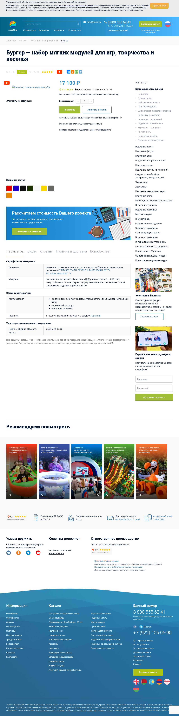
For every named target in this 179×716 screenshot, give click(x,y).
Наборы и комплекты (149, 102)
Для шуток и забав (147, 136)
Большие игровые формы (151, 140)
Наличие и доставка (71, 251)
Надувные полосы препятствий (151, 169)
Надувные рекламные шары (150, 191)
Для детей (143, 94)
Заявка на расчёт (150, 23)
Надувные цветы (144, 195)
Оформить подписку (154, 397)
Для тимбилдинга (147, 106)
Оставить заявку (148, 672)
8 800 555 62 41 (119, 22)
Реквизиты (138, 660)
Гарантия (96, 315)
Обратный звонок (145, 640)
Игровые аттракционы (149, 127)
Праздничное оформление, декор (64, 613)
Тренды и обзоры (14, 639)
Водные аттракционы (146, 237)
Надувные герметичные (150, 123)
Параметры (15, 251)
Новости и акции (14, 635)
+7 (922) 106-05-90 (152, 632)
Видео (32, 251)
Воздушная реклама (146, 205)
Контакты (73, 30)
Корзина (137, 664)
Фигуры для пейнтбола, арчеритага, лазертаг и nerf (149, 176)
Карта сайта (11, 657)
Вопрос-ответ (100, 251)
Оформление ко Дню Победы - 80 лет (66, 622)
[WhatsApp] (76, 72)
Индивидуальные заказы (60, 652)
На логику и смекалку (149, 115)
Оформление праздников (148, 223)
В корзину (69, 109)
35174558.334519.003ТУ (71, 270)
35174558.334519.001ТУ (58, 273)
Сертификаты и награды (106, 560)
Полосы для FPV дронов (148, 251)
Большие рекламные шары (61, 657)
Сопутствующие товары (147, 232)
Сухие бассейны (98, 626)
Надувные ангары (57, 635)
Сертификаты (12, 617)
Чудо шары (54, 648)
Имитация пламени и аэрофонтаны (154, 200)
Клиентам (28, 30)
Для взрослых (145, 98)
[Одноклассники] (72, 72)
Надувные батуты (144, 146)
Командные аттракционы (149, 88)
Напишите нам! (56, 553)
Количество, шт (66, 101)
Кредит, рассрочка (14, 648)
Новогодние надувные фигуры (151, 260)
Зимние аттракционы (146, 228)
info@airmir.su (94, 22)
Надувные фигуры (145, 151)
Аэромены (140, 186)
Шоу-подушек (142, 218)
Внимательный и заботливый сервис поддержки (118, 566)
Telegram (147, 626)
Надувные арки (143, 155)
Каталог (58, 30)
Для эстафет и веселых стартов (154, 110)
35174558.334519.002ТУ (97, 270)
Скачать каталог (149, 316)
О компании (11, 613)
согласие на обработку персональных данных (74, 5)
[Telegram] (80, 72)
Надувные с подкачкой (150, 119)
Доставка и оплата (145, 648)
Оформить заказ (117, 82)
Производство (13, 626)
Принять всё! (159, 5)
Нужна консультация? (118, 30)
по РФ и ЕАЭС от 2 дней (127, 519)
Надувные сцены (144, 165)
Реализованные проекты (102, 648)
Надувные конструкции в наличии (106, 643)
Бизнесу (43, 30)
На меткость (144, 131)
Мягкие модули (143, 214)
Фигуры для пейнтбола (101, 630)
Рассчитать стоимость (29, 231)
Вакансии (10, 652)
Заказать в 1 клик (96, 109)
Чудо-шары (141, 182)
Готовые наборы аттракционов (151, 246)
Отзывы (46, 251)
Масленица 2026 (56, 617)
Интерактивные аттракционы (150, 241)
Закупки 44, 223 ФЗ (142, 656)
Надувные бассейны (146, 209)
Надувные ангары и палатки (150, 160)
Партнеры (11, 630)
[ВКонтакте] (68, 72)
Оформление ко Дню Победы (150, 255)
